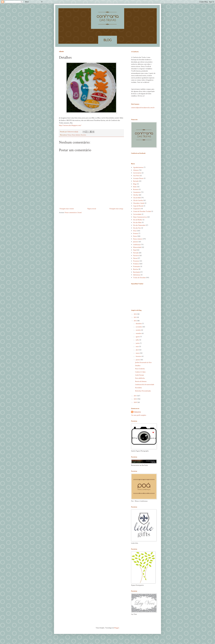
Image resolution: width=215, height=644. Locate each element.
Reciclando (136, 272)
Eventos (135, 233)
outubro (138, 330)
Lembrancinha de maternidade (144, 385)
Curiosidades (137, 214)
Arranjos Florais (138, 178)
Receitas (135, 269)
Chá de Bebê (137, 198)
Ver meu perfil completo (138, 415)
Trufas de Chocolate (139, 278)
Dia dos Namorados (139, 225)
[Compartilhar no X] (88, 131)
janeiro (138, 360)
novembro (139, 327)
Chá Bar (135, 195)
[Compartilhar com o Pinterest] (93, 131)
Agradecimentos (138, 167)
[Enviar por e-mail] (84, 131)
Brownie (136, 189)
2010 (135, 399)
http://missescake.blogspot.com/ (70, 125)
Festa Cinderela (140, 369)
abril (137, 350)
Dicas (135, 231)
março (138, 353)
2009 (135, 402)
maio (137, 346)
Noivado (135, 253)
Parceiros (83, 135)
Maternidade (137, 247)
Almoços (136, 170)
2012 (135, 321)
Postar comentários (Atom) (73, 213)
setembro (139, 333)
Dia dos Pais (137, 228)
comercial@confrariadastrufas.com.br (143, 108)
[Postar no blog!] (86, 131)
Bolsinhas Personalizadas (143, 391)
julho (137, 340)
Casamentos (137, 192)
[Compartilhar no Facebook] (91, 131)
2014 (135, 314)
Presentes (136, 261)
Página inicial (91, 209)
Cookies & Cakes (140, 372)
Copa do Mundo (138, 206)
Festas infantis (76, 135)
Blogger (116, 628)
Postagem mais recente (67, 209)
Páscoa (135, 258)
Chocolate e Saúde (138, 203)
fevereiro (139, 356)
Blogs (135, 184)
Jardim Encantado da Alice (143, 362)
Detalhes (137, 366)
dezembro (139, 324)
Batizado (135, 181)
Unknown (137, 412)
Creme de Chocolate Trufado (142, 211)
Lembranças (137, 245)
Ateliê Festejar (139, 375)
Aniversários (137, 173)
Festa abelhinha (140, 378)
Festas (69, 135)
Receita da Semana (140, 381)
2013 (135, 317)
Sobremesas (136, 275)
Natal (134, 250)
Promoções (136, 266)
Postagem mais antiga (116, 209)
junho (138, 343)
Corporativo (137, 209)
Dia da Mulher (137, 220)
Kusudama (138, 388)
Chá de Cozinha (138, 200)
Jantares (135, 242)
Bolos (135, 187)
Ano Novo (136, 176)
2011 (135, 396)
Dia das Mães (137, 222)
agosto (138, 337)
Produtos (136, 264)
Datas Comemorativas (140, 217)
